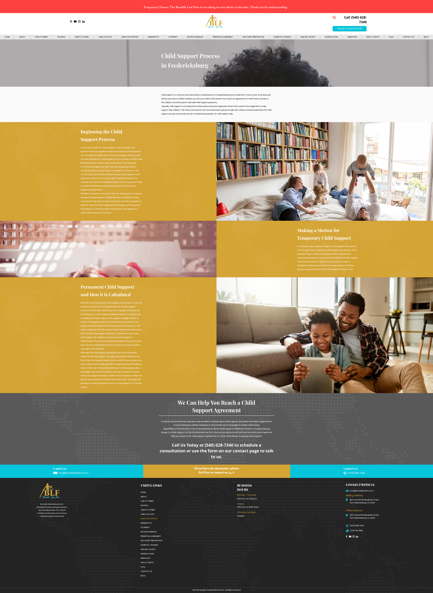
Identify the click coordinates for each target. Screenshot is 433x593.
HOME (143, 492)
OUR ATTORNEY (147, 501)
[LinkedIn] (83, 21)
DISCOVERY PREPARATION (149, 540)
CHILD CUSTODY (147, 514)
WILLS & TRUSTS (147, 562)
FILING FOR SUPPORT (149, 518)
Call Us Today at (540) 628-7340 (202, 445)
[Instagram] (79, 21)
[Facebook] (71, 21)
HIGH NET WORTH (148, 549)
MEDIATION (145, 558)
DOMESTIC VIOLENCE (149, 545)
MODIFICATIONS (147, 553)
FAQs (143, 567)
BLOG (143, 575)
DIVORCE (144, 505)
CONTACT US (146, 571)
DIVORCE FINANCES (149, 531)
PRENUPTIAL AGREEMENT (149, 536)
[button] (61, 37)
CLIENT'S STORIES (148, 510)
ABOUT (144, 496)
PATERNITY (145, 527)
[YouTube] (75, 21)
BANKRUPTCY (146, 523)
